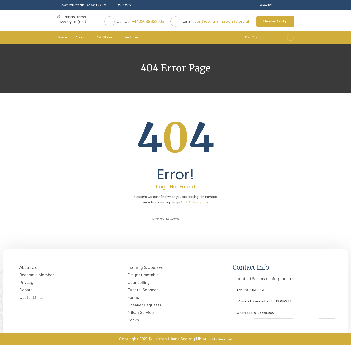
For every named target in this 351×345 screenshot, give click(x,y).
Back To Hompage (195, 202)
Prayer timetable (143, 274)
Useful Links (31, 297)
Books (133, 319)
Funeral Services (143, 289)
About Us (28, 267)
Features (131, 37)
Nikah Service (141, 312)
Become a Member (36, 274)
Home (62, 37)
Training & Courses (145, 267)
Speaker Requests (144, 304)
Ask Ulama (104, 37)
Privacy (26, 282)
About (80, 37)
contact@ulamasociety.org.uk (222, 21)
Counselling (139, 282)
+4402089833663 (148, 21)
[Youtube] (248, 324)
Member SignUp (275, 21)
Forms (133, 297)
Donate (26, 289)
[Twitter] (236, 324)
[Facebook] (242, 324)
